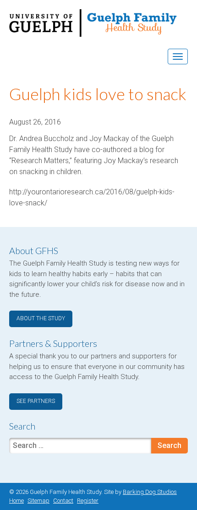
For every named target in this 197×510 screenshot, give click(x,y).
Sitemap (38, 500)
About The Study (40, 318)
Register (87, 500)
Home (16, 500)
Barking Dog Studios (150, 491)
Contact (63, 500)
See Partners (35, 401)
